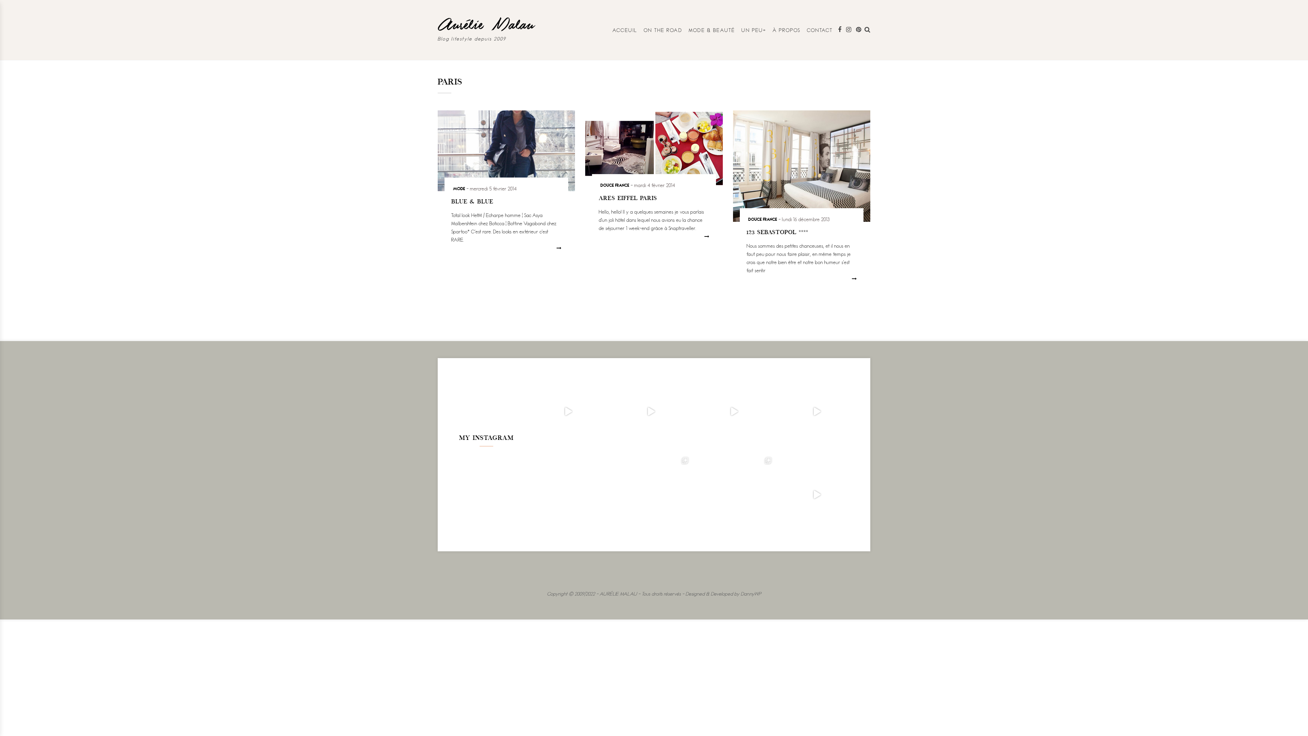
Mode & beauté (712, 30)
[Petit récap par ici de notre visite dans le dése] (734, 411)
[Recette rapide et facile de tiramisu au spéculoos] (817, 411)
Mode (459, 188)
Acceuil (625, 30)
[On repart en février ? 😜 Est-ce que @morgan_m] (817, 494)
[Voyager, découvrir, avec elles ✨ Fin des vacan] (568, 494)
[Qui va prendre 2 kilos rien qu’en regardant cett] (651, 411)
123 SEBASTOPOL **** (777, 233)
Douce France (615, 185)
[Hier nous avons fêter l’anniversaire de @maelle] (734, 494)
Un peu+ (754, 30)
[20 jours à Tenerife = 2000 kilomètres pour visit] (568, 411)
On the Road (663, 30)
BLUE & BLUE (472, 202)
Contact (820, 30)
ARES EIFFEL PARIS (628, 199)
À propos (786, 30)
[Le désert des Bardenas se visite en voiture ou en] (651, 494)
